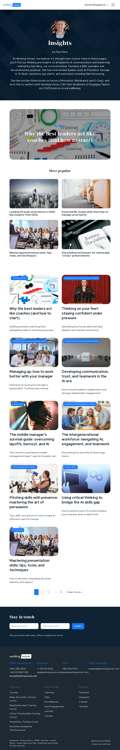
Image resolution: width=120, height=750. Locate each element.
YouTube (83, 706)
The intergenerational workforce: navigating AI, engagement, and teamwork (86, 439)
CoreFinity (106, 744)
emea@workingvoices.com (23, 675)
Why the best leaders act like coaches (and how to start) (31, 313)
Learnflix (48, 711)
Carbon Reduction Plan (26, 743)
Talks (47, 697)
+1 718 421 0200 (45, 668)
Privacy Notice (26, 740)
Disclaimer (14, 740)
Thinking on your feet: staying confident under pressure (82, 313)
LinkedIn (83, 701)
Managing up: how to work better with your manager (32, 374)
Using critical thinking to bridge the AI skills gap (82, 499)
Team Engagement (54, 706)
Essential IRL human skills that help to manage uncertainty (85, 213)
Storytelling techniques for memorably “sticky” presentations (86, 254)
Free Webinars (51, 701)
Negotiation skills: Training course (23, 707)
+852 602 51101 (69, 668)
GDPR (36, 740)
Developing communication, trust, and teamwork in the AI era (85, 376)
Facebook (84, 692)
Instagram (84, 697)
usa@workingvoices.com (49, 672)
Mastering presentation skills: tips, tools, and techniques (31, 254)
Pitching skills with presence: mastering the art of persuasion (34, 502)
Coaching (49, 692)
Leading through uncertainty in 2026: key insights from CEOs (32, 213)
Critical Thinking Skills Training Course (25, 715)
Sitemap (44, 740)
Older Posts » (74, 592)
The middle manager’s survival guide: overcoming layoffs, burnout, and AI (32, 439)
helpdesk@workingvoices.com (104, 668)
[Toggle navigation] (113, 5)
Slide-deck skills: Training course (23, 699)
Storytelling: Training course (24, 721)
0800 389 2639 (18, 668)
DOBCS (107, 741)
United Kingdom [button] (94, 4)
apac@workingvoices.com (75, 672)
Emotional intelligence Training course (21, 728)
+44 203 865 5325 (19, 672)
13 (61, 592)
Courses (14, 692)
